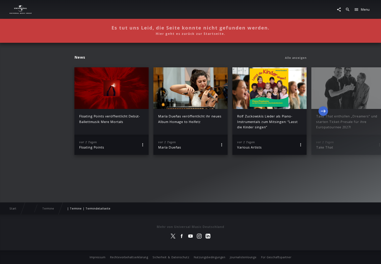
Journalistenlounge (243, 257)
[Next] (323, 111)
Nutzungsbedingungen (209, 257)
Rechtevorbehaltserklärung (129, 257)
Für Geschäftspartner (276, 257)
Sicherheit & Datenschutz (171, 257)
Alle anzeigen (296, 57)
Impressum (97, 257)
